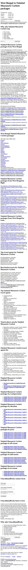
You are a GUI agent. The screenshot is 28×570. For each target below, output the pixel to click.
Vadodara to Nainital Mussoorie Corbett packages (13, 109)
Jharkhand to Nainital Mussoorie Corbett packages (13, 170)
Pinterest (19, 556)
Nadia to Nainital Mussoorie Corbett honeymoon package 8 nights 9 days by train (12, 233)
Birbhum (3, 152)
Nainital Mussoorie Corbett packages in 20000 (15, 434)
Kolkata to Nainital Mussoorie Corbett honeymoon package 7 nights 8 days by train (12, 224)
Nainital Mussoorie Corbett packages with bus (15, 399)
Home (8, 543)
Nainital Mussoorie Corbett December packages (15, 475)
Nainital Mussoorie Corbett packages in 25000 (15, 435)
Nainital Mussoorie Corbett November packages (15, 463)
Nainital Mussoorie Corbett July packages (14, 446)
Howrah (2, 144)
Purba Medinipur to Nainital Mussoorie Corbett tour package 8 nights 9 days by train (13, 236)
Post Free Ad (4, 283)
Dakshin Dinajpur (5, 160)
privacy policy (11, 553)
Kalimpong (3, 166)
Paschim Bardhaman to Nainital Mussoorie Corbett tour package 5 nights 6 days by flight (14, 200)
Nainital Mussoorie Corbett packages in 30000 (15, 436)
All (1, 139)
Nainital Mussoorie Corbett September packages (15, 449)
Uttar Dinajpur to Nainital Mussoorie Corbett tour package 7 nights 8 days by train (12, 226)
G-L (7, 139)
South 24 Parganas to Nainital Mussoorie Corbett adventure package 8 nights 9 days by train (12, 239)
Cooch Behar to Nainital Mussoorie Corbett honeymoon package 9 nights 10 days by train (14, 243)
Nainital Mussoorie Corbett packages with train (15, 398)
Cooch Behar (4, 158)
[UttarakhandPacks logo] (7, 563)
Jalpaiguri (3, 159)
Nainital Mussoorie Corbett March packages (14, 460)
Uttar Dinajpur (4, 154)
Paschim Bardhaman (5, 156)
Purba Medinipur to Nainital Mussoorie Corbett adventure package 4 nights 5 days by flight (12, 193)
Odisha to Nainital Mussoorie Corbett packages (12, 175)
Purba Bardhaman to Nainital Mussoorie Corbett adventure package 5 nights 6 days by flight (12, 203)
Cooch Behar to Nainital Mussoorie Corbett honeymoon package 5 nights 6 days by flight (14, 197)
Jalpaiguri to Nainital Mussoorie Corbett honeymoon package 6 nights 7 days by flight (13, 207)
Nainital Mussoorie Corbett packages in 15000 (15, 432)
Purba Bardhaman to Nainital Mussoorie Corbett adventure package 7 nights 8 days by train (12, 229)
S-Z (14, 139)
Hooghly (3, 140)
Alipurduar (3, 163)
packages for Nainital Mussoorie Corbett (10, 98)
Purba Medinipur (5, 143)
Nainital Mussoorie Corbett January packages (15, 457)
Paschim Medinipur (5, 147)
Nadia (2, 141)
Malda (2, 149)
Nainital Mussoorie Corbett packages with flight (15, 397)
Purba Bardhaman (5, 145)
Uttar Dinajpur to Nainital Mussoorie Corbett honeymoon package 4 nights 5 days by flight (11, 186)
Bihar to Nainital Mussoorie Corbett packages (12, 172)
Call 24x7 (3, 541)
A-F (4, 139)
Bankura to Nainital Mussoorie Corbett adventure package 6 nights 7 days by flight (12, 212)
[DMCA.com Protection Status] (8, 559)
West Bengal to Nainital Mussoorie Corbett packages (12, 543)
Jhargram (3, 164)
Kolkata (2, 148)
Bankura (3, 151)
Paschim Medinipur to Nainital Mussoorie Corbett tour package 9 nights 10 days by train (13, 245)
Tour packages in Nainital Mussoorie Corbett (15, 386)
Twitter (13, 556)
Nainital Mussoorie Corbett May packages (14, 472)
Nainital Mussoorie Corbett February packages (15, 459)
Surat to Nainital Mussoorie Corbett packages (12, 111)
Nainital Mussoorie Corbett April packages (14, 471)
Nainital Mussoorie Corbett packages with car (15, 401)
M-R (11, 139)
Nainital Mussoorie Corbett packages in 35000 (15, 438)
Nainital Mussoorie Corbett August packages (14, 447)
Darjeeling (3, 162)
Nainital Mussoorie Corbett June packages (14, 474)
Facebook (8, 556)
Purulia (2, 155)
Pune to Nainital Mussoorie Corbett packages (12, 114)
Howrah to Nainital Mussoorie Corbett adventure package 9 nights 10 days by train (12, 248)
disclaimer (3, 553)
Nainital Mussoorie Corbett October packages (15, 461)
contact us (20, 547)
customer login (23, 548)
